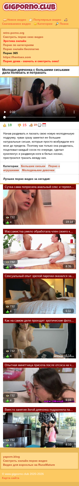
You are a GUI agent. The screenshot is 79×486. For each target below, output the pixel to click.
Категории (44, 23)
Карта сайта (10, 478)
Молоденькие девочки (38, 170)
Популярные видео (47, 19)
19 (35, 124)
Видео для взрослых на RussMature (29, 464)
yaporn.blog (11, 456)
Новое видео (16, 19)
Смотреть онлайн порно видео (25, 460)
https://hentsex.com (17, 57)
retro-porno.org (13, 32)
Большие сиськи (33, 166)
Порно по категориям (18, 45)
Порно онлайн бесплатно (21, 49)
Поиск (63, 23)
